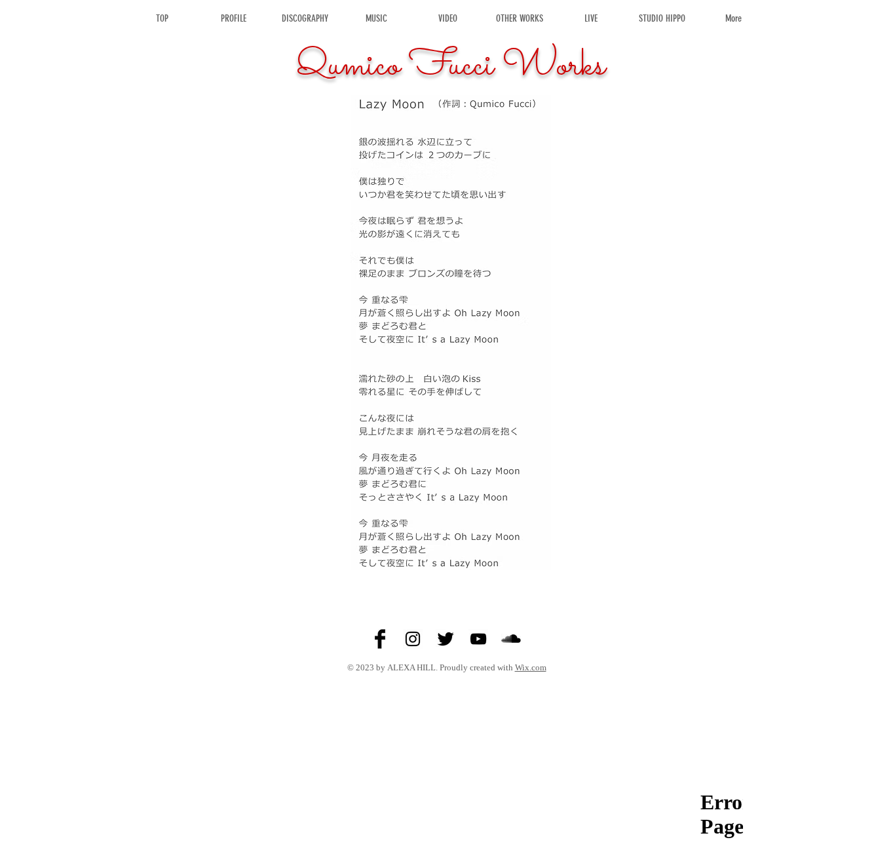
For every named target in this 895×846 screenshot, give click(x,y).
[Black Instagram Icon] (413, 639)
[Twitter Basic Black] (445, 639)
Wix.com (530, 667)
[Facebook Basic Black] (380, 639)
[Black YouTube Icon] (478, 639)
